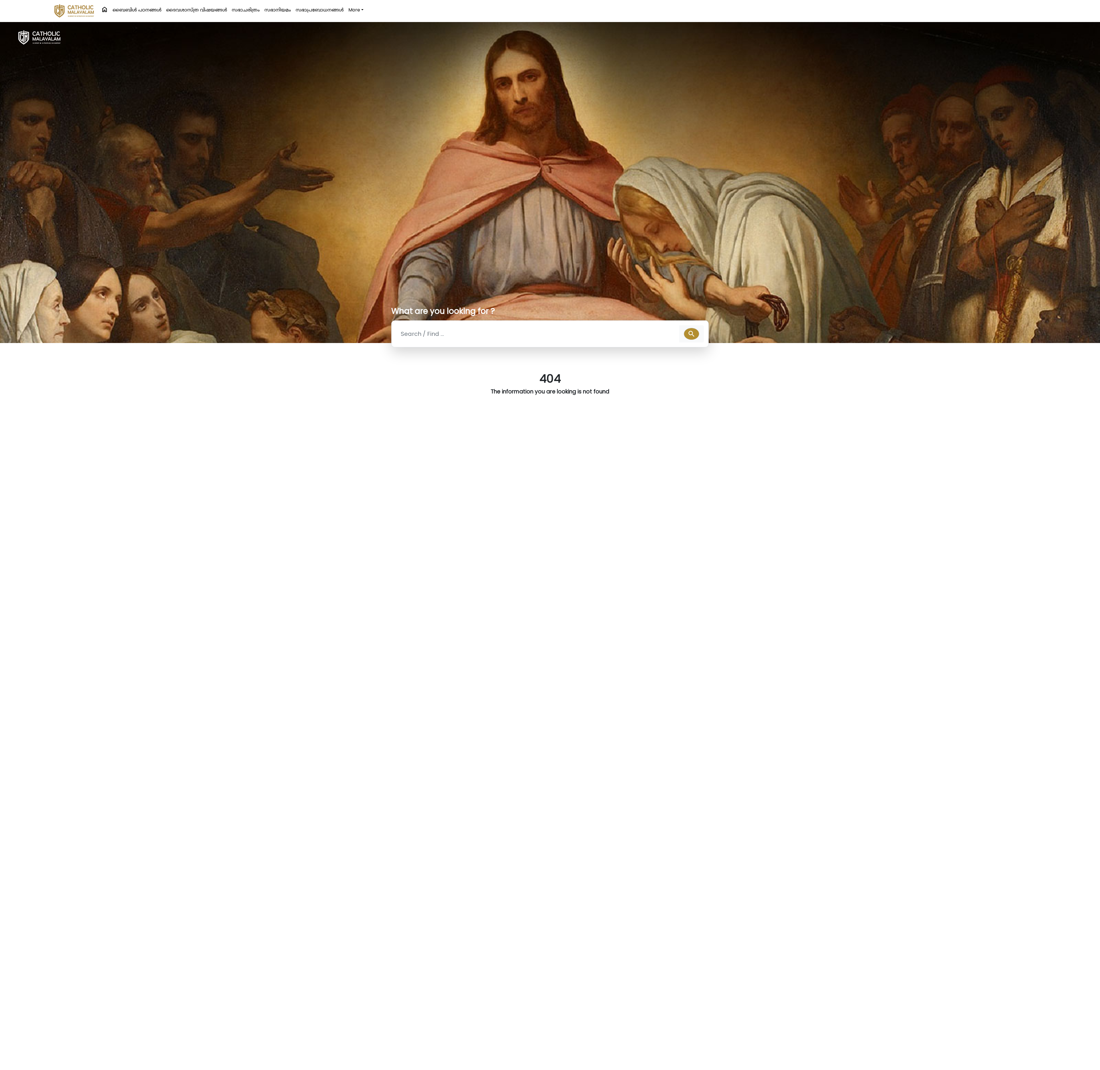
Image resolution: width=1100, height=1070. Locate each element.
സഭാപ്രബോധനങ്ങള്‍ (320, 10)
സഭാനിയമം (277, 10)
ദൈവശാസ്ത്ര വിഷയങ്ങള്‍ (196, 10)
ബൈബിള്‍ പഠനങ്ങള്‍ (137, 10)
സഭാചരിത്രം (246, 10)
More (354, 10)
